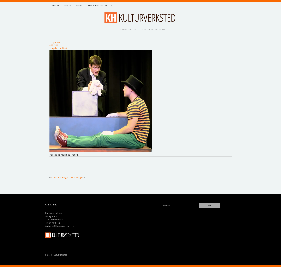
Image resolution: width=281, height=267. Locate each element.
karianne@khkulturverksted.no (60, 226)
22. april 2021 (55, 42)
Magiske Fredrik (69, 154)
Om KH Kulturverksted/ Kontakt (102, 5)
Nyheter (55, 5)
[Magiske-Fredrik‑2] (100, 151)
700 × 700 (54, 45)
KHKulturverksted (59, 255)
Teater (79, 5)
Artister (67, 5)
